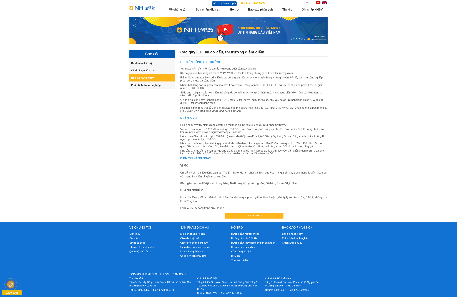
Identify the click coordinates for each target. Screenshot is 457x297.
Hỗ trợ (234, 9)
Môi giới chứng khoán (192, 233)
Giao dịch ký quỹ (189, 238)
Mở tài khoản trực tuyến (224, 3)
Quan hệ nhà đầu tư (140, 251)
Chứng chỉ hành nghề (141, 247)
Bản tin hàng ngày (142, 77)
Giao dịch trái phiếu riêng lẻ (195, 247)
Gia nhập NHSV (312, 9)
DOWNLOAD (254, 215)
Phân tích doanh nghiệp (146, 85)
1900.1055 (258, 3)
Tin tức (287, 9)
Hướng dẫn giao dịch (243, 247)
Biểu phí (235, 255)
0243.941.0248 (166, 290)
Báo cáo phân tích (260, 9)
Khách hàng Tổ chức (192, 251)
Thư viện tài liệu (240, 260)
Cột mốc (134, 238)
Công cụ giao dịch (241, 251)
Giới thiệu (134, 233)
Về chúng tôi (177, 9)
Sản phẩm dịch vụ (208, 9)
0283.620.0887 (301, 290)
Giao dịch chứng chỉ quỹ (194, 242)
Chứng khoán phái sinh (193, 255)
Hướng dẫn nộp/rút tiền (244, 238)
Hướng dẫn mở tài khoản (245, 233)
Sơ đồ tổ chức (137, 242)
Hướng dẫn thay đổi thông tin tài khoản (253, 242)
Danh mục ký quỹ (141, 63)
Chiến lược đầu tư (142, 70)
